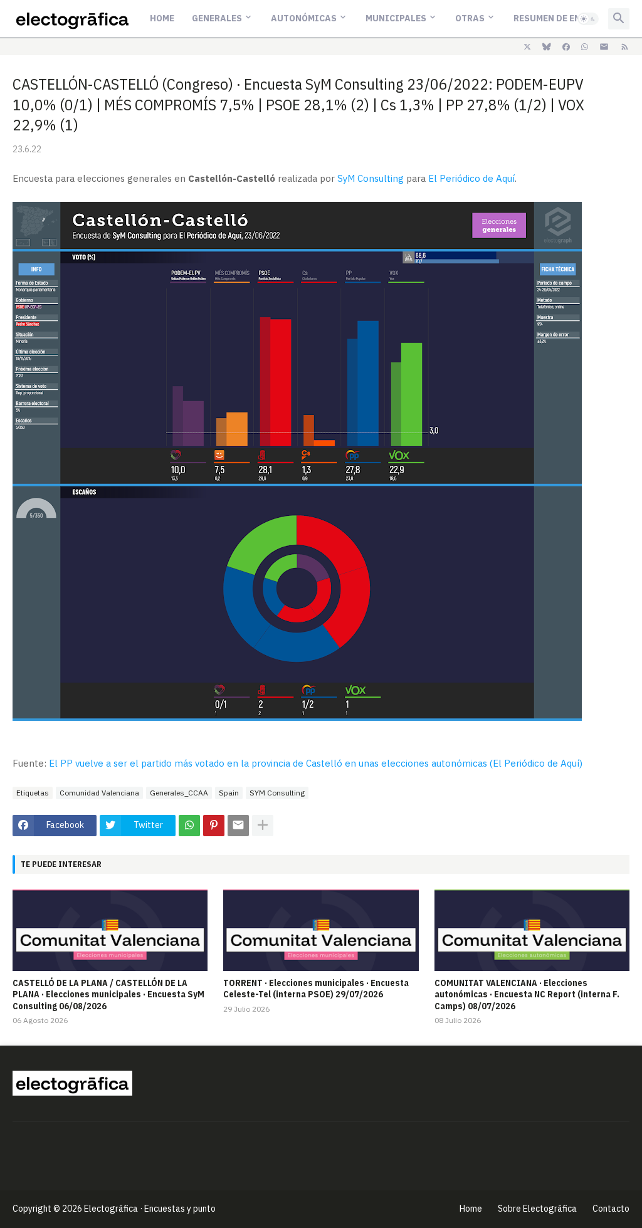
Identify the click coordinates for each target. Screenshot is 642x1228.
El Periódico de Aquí (471, 178)
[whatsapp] (584, 47)
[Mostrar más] (262, 825)
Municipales (396, 18)
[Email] (238, 825)
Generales (217, 18)
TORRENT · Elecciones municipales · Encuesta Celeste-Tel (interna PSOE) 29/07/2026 (316, 988)
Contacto (610, 1208)
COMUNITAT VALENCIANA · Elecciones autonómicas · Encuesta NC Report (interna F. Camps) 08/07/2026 (526, 994)
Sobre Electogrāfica (537, 1208)
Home (162, 18)
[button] (588, 19)
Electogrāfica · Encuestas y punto (150, 1208)
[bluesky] (546, 47)
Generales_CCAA (179, 792)
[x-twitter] (527, 47)
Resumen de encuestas (566, 18)
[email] (604, 47)
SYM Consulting (277, 792)
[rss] (624, 47)
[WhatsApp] (189, 825)
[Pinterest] (213, 825)
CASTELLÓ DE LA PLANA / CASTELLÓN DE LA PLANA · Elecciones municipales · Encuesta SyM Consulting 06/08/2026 (108, 994)
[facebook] (566, 47)
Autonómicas (304, 18)
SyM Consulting (370, 178)
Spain (229, 792)
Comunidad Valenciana (99, 792)
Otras (470, 18)
